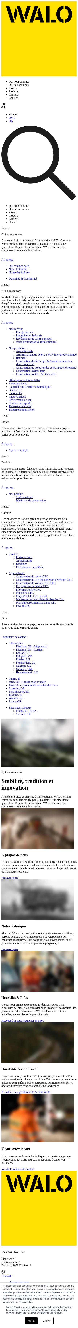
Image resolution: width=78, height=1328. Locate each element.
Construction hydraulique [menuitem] (30, 370)
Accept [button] (31, 1320)
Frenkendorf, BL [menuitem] (25, 662)
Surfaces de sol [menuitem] (24, 497)
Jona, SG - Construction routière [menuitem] (27, 681)
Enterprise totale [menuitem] (18, 383)
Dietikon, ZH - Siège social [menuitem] (31, 646)
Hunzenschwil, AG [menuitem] (27, 672)
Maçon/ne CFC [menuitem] (25, 592)
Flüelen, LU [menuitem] (23, 659)
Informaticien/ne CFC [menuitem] (28, 589)
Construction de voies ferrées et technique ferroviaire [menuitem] (46, 367)
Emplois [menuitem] (13, 554)
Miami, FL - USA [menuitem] (26, 710)
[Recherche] (39, 199)
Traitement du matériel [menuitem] (21, 409)
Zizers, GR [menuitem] (15, 701)
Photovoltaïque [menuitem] (17, 396)
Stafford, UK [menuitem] (23, 714)
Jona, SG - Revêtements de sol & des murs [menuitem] (33, 685)
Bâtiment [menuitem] (21, 357)
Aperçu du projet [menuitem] (18, 450)
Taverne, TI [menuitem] (15, 694)
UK (11, 121)
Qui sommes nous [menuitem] (19, 265)
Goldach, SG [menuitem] (23, 665)
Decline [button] (46, 1320)
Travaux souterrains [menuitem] (20, 406)
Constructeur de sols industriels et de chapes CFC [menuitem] (44, 579)
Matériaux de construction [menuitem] (31, 500)
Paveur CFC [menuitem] (23, 605)
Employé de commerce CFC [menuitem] (32, 586)
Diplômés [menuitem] (21, 563)
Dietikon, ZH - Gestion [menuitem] (29, 649)
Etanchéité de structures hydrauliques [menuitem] (30, 386)
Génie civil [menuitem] (15, 390)
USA (12, 117)
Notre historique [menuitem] (18, 269)
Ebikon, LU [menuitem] (23, 652)
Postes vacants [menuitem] (24, 557)
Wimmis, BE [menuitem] (16, 698)
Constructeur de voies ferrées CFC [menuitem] (36, 583)
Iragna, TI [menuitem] (14, 678)
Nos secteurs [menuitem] (16, 328)
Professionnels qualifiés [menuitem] (29, 567)
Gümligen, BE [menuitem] (24, 669)
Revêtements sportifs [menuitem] (20, 403)
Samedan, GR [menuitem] (17, 688)
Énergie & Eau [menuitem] (24, 332)
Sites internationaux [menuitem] (20, 707)
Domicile (6, 1275)
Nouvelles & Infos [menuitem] (19, 272)
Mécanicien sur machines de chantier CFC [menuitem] (40, 599)
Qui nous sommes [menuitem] (19, 1282)
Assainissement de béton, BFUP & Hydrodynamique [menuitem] (46, 354)
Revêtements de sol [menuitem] (20, 399)
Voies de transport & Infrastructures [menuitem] (36, 341)
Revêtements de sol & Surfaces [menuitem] (34, 338)
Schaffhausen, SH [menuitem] (19, 691)
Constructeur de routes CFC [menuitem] (32, 576)
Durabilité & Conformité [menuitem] (23, 278)
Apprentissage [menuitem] (24, 560)
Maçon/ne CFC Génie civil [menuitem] (31, 596)
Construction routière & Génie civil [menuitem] (36, 374)
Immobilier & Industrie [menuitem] (29, 335)
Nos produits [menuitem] (16, 493)
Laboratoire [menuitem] (15, 393)
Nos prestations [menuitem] (17, 348)
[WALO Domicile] (39, 75)
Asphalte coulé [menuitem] (24, 351)
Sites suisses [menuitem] (16, 643)
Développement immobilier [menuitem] (24, 380)
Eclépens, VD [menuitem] (24, 656)
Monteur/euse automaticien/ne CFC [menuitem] (36, 602)
